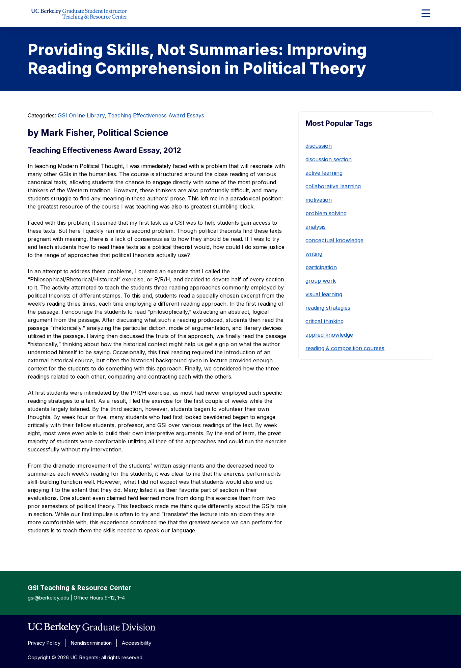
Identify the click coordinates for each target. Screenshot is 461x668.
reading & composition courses (344, 348)
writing (313, 253)
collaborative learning (333, 186)
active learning (324, 172)
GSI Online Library (81, 115)
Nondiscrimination (91, 643)
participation (321, 267)
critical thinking (324, 321)
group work (320, 280)
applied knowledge (329, 334)
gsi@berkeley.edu (48, 597)
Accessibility (136, 643)
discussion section (328, 159)
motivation (318, 199)
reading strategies (327, 307)
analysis (315, 226)
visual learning (323, 294)
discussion (318, 145)
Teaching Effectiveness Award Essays (156, 115)
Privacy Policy (44, 643)
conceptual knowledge (334, 240)
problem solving (326, 213)
